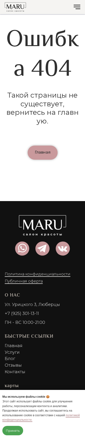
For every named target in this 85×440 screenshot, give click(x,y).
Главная (13, 345)
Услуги (12, 352)
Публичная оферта (24, 281)
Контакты (15, 371)
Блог (10, 358)
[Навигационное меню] (77, 7)
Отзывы (13, 365)
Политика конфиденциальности (37, 274)
